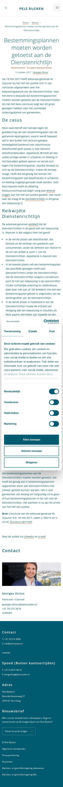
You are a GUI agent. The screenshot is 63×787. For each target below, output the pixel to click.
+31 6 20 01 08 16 (13, 669)
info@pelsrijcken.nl (13, 643)
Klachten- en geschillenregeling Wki (19, 774)
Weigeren (31, 462)
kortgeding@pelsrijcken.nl (17, 674)
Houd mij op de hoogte (16, 731)
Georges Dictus (40, 72)
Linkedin (6, 652)
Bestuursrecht (18, 67)
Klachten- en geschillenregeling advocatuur (23, 768)
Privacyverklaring (10, 755)
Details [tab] (33, 331)
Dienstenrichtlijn (35, 199)
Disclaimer (7, 761)
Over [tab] (52, 331)
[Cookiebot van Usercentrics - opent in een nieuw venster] (44, 321)
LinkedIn (29, 536)
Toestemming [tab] (12, 331)
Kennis (35, 22)
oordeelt (33, 224)
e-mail (42, 536)
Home (26, 22)
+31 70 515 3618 (11, 608)
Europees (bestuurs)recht (39, 67)
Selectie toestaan (31, 450)
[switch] (54, 402)
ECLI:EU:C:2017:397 (21, 522)
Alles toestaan (31, 439)
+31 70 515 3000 (12, 639)
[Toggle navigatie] (56, 7)
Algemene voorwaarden (14, 748)
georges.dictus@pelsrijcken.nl (19, 604)
